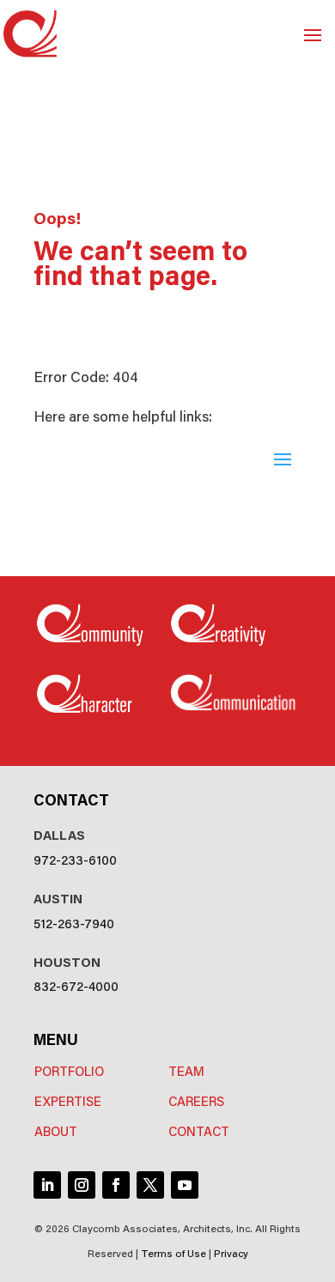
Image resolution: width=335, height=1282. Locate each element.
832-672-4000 (76, 985)
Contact (198, 1130)
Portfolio (69, 1070)
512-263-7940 (74, 923)
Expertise (67, 1100)
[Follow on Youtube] (184, 1185)
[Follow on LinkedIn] (47, 1185)
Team (186, 1070)
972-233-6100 (75, 859)
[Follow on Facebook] (116, 1185)
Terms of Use (173, 1252)
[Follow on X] (150, 1185)
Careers (196, 1100)
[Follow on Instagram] (81, 1185)
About (55, 1130)
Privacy (231, 1252)
